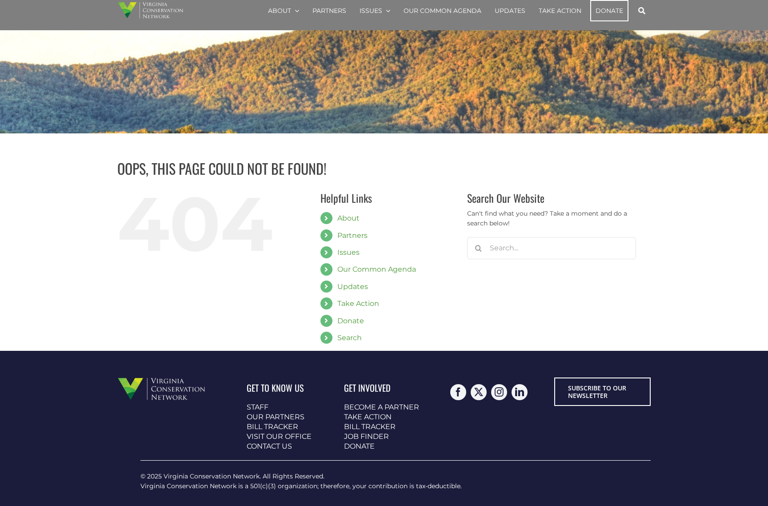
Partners (352, 235)
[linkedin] (520, 392)
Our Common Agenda (376, 269)
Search (349, 337)
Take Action (358, 303)
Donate (350, 321)
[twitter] (479, 392)
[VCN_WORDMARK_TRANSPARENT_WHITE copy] (150, 5)
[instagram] (499, 392)
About (348, 218)
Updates (352, 286)
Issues (348, 252)
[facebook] (458, 392)
